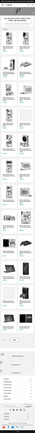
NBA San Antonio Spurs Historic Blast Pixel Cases (9, 175)
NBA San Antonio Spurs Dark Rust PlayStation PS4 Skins (26, 253)
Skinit (9, 5)
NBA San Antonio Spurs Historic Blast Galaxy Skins (9, 149)
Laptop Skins (7, 390)
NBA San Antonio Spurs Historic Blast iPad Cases (25, 226)
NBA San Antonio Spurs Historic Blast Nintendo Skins (8, 227)
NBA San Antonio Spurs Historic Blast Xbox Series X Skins (9, 99)
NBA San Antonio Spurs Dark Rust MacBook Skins (9, 277)
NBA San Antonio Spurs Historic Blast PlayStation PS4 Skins (25, 74)
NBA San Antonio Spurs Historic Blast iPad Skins (8, 252)
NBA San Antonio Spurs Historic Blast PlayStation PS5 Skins (9, 74)
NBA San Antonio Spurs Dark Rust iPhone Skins (25, 277)
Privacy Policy (21, 425)
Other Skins (7, 399)
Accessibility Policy (5, 425)
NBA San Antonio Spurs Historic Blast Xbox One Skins (25, 125)
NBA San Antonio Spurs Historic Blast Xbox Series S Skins (26, 150)
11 (9, 340)
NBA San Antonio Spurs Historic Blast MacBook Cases (25, 201)
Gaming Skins (7, 381)
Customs (6, 379)
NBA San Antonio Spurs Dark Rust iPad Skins (25, 327)
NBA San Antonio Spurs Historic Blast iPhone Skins (8, 125)
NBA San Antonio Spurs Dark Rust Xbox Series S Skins (25, 302)
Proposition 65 (13, 425)
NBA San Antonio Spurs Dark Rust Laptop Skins (8, 327)
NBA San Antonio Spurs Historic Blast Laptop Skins (25, 176)
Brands (6, 396)
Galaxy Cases (7, 387)
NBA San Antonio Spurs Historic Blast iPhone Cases (8, 48)
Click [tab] (32, 22)
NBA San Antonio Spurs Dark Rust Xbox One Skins (9, 301)
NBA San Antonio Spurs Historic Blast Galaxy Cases (25, 48)
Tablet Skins (7, 393)
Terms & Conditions (29, 425)
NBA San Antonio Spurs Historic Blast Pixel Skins (9, 200)
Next (14, 340)
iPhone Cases (7, 384)
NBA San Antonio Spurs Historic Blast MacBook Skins (25, 99)
